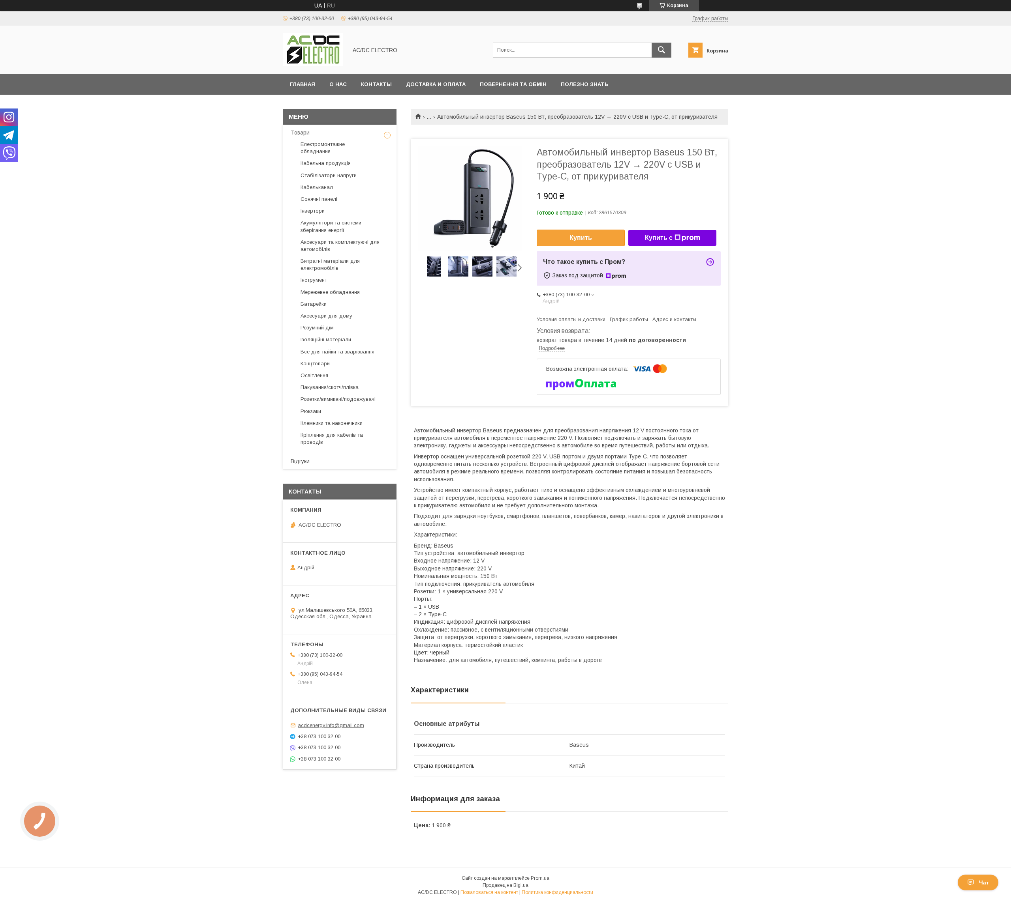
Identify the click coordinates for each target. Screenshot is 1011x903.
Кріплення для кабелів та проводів (332, 438)
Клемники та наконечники (332, 423)
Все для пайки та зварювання (337, 352)
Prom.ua (540, 878)
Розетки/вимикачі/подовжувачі (338, 399)
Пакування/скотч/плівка (330, 387)
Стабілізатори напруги (329, 175)
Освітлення (314, 375)
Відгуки (300, 461)
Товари (300, 132)
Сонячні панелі (319, 199)
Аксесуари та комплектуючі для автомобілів (340, 245)
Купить (580, 237)
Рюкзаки (311, 411)
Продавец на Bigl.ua (505, 885)
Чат (984, 882)
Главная (302, 84)
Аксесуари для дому (326, 316)
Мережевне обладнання (330, 292)
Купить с (659, 237)
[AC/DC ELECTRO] (313, 64)
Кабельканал (317, 187)
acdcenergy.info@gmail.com (331, 725)
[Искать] (661, 50)
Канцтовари (315, 363)
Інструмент (314, 280)
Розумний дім (317, 328)
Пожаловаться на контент (489, 892)
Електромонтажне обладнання (323, 147)
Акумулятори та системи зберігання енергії (331, 226)
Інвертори (313, 211)
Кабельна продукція (326, 163)
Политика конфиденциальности (557, 892)
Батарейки (314, 304)
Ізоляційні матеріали (326, 339)
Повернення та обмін (513, 84)
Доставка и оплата (436, 84)
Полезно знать (585, 84)
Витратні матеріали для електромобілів (330, 264)
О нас (338, 84)
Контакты (376, 84)
